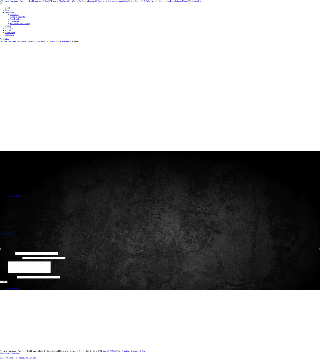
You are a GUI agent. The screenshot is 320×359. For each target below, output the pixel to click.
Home (7, 8)
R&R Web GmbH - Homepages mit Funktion (18, 358)
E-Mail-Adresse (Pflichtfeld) (11, 258)
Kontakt (8, 30)
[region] (160, 165)
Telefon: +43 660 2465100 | (110, 351)
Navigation (4, 39)
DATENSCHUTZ (11, 288)
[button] (160, 145)
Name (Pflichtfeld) (7, 253)
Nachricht (4, 273)
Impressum (9, 35)
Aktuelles (8, 28)
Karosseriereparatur (17, 17)
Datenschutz (10, 33)
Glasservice (14, 21)
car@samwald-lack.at (15, 196)
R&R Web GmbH (7, 234)
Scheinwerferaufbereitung (20, 24)
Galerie (8, 26)
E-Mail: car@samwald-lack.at (133, 351)
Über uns (8, 10)
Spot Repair (14, 19)
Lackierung (14, 15)
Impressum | (5, 353)
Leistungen (9, 12)
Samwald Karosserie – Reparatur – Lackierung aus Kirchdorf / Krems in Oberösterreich (34, 41)
